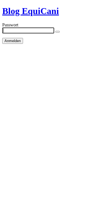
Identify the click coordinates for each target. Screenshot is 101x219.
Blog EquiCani (30, 11)
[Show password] (57, 32)
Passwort (10, 24)
